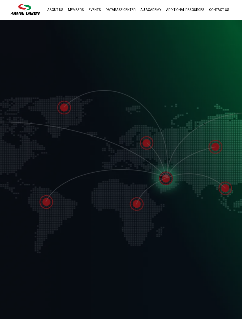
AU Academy (150, 10)
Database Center (121, 10)
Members (76, 10)
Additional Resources (185, 10)
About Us (55, 10)
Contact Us (219, 10)
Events (95, 10)
